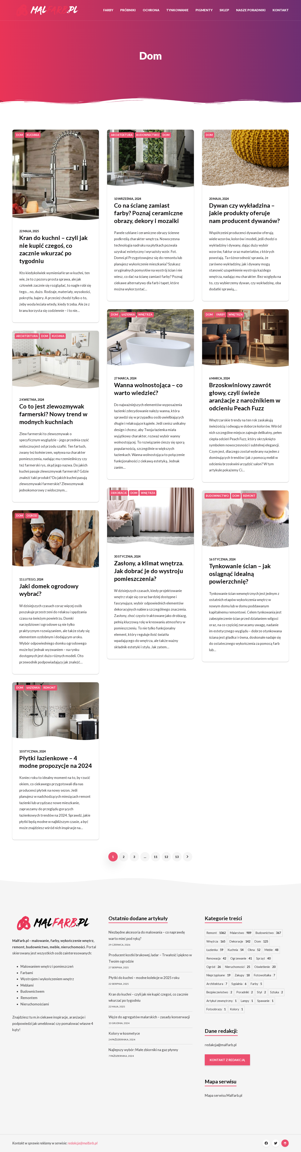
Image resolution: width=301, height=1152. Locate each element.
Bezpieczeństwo (219, 992)
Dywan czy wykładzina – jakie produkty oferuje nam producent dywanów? (244, 213)
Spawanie (265, 1001)
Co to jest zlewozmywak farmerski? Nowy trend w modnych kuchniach (53, 414)
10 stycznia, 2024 (32, 751)
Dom (261, 941)
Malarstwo (240, 933)
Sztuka (276, 992)
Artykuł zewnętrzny (221, 1001)
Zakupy (242, 975)
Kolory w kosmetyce (124, 1033)
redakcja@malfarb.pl (220, 1045)
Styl (261, 992)
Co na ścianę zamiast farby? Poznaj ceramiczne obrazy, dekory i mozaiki (148, 213)
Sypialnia (238, 984)
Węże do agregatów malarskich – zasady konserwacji (149, 1017)
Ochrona (151, 10)
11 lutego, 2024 (31, 579)
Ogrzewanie (241, 958)
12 (166, 857)
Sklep (224, 10)
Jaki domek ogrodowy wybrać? (48, 589)
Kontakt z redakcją (227, 1060)
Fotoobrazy (216, 1009)
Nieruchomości (237, 967)
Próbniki (128, 10)
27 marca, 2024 (125, 378)
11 (155, 857)
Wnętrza (215, 941)
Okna (254, 950)
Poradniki (244, 992)
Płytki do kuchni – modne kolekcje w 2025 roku (144, 977)
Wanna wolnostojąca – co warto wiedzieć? (148, 388)
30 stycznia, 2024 (127, 556)
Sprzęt (263, 958)
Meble (271, 950)
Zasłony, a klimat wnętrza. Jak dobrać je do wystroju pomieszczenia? (148, 570)
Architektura (216, 984)
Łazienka (214, 950)
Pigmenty (204, 10)
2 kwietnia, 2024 (31, 399)
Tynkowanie (177, 10)
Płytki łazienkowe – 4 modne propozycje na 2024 (55, 761)
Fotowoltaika (264, 975)
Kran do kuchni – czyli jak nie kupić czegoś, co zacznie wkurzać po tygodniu (53, 249)
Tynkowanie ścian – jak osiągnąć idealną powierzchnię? (240, 573)
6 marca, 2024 (219, 378)
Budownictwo (268, 933)
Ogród (213, 967)
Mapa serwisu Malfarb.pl (223, 1095)
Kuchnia (235, 950)
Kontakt (281, 10)
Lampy (247, 1001)
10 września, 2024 (127, 198)
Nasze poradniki (251, 10)
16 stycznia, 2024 (222, 559)
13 (177, 857)
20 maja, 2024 (219, 198)
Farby (108, 10)
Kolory (236, 1009)
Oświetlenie (264, 967)
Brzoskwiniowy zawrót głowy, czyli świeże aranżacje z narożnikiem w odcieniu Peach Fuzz (244, 396)
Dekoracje (240, 941)
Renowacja (216, 958)
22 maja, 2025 (29, 231)
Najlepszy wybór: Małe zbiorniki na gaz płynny (143, 1050)
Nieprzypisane (218, 975)
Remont (216, 933)
